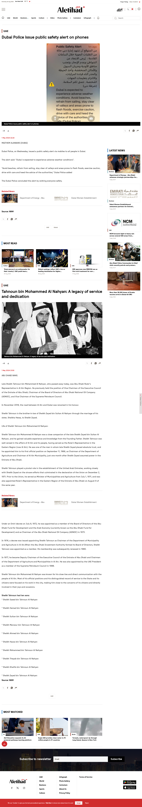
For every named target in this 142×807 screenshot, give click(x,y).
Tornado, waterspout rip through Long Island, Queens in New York (84, 739)
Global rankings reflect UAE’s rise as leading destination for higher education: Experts (51, 270)
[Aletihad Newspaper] (71, 9)
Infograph (87, 18)
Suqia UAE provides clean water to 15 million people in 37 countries (52, 739)
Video (52, 18)
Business (24, 18)
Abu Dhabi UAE (21, 1)
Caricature (77, 18)
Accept (79, 803)
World (15, 18)
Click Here (48, 803)
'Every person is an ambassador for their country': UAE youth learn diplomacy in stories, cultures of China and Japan (17, 270)
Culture (41, 18)
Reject (87, 803)
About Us (62, 789)
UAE (8, 18)
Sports (33, 18)
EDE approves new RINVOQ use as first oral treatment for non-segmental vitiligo (84, 270)
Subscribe (116, 759)
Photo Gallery (62, 18)
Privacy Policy (64, 793)
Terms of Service (85, 777)
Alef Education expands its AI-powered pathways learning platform (18, 739)
